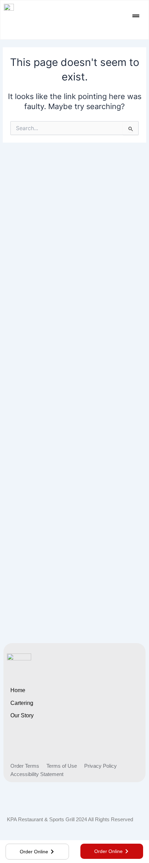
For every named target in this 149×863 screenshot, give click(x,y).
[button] (136, 16)
